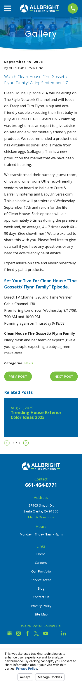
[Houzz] (54, 633)
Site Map (41, 614)
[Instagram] (18, 633)
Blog (41, 588)
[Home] (39, 8)
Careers (41, 562)
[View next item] (26, 443)
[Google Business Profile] (9, 633)
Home (41, 554)
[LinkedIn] (63, 633)
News (28, 363)
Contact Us (41, 597)
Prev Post (18, 376)
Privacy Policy (41, 605)
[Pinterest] (72, 633)
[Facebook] (27, 633)
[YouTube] (45, 633)
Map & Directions (41, 517)
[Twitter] (36, 633)
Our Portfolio (41, 571)
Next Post (64, 376)
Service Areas (41, 580)
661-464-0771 (41, 485)
